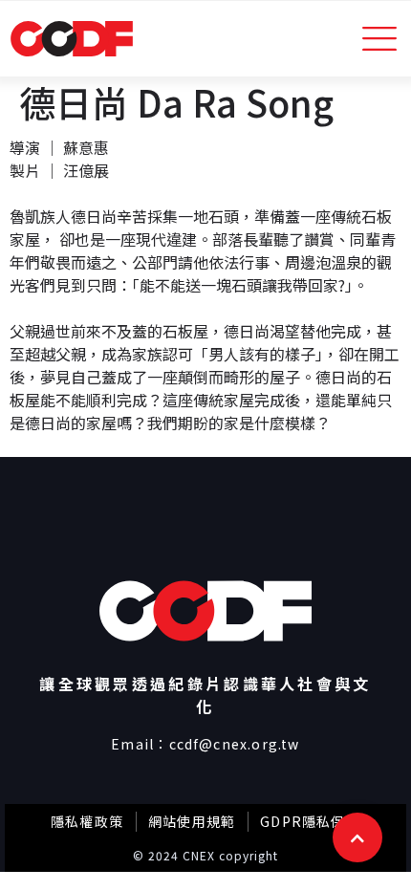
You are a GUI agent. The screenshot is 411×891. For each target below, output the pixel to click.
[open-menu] (379, 38)
